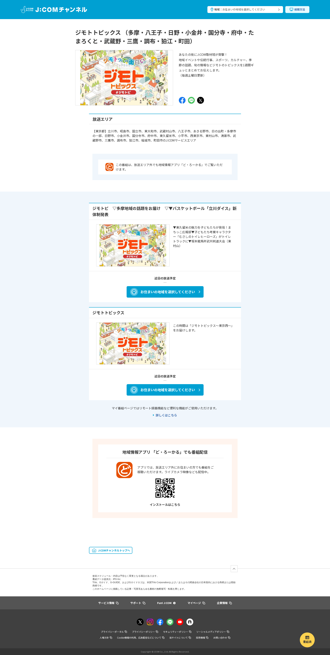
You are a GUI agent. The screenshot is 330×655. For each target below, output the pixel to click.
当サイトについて (178, 637)
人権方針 (104, 637)
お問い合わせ (220, 637)
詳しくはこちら (166, 415)
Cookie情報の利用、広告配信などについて (139, 637)
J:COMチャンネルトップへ (114, 550)
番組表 (307, 641)
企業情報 (222, 603)
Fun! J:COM (164, 603)
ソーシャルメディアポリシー (211, 631)
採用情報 (200, 637)
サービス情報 (106, 603)
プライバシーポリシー (143, 631)
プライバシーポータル (112, 631)
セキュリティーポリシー (175, 631)
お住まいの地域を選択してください (167, 291)
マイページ (194, 603)
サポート (135, 603)
